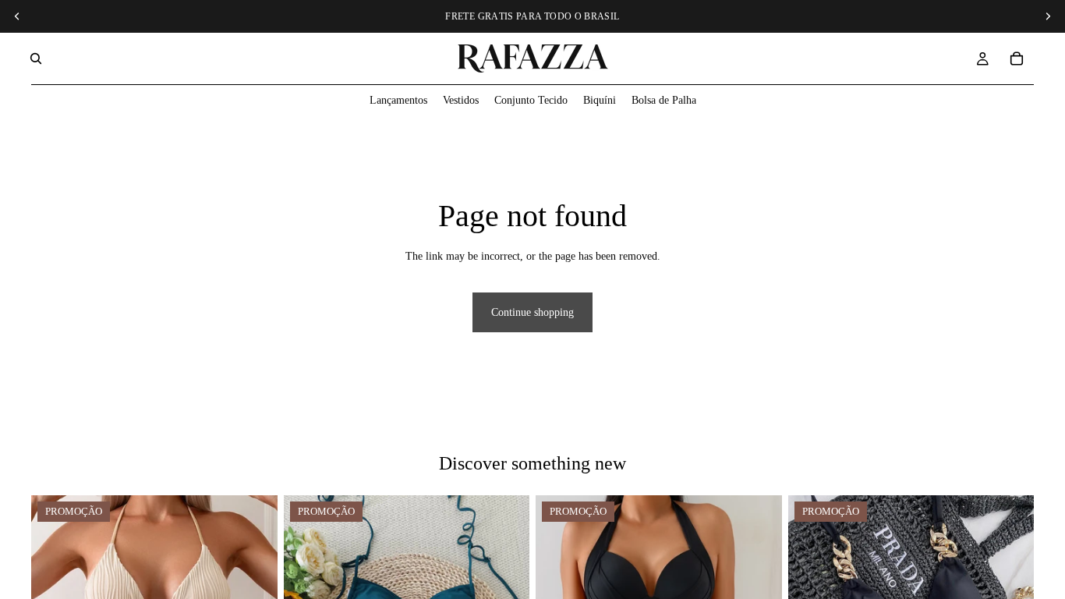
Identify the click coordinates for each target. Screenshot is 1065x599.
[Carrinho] (1017, 58)
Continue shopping (532, 312)
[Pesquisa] (36, 58)
